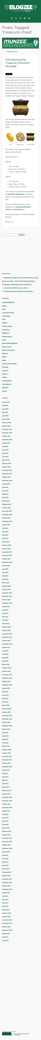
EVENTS (4, 323)
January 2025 (6, 467)
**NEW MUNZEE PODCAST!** (21, 1033)
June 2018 (5, 736)
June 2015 (5, 858)
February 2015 (6, 872)
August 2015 (6, 852)
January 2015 (6, 875)
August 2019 (6, 688)
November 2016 (7, 801)
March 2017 (5, 787)
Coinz (4, 309)
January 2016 (6, 835)
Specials (4, 374)
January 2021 (6, 630)
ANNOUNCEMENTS (8, 302)
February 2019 (6, 709)
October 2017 (6, 763)
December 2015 (7, 838)
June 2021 (5, 613)
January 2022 (6, 589)
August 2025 (6, 443)
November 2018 (7, 719)
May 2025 (5, 453)
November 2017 (7, 760)
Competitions (6, 316)
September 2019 (7, 685)
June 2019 (5, 695)
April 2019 (5, 702)
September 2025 (7, 439)
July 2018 (5, 732)
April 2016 (5, 824)
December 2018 (7, 715)
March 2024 (5, 501)
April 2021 (5, 620)
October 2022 (6, 559)
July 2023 (5, 528)
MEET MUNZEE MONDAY (10, 343)
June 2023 (5, 531)
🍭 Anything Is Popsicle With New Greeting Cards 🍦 (18, 291)
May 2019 (5, 698)
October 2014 (6, 886)
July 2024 (5, 487)
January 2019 (6, 712)
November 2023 (7, 514)
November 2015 (7, 841)
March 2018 (5, 746)
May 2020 (5, 657)
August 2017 (6, 770)
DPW (3, 319)
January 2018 (6, 753)
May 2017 (5, 780)
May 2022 (5, 576)
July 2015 (5, 855)
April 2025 (5, 456)
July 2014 (5, 896)
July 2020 (5, 651)
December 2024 (7, 470)
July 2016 (5, 814)
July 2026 (5, 405)
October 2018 (6, 722)
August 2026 (6, 402)
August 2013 (6, 933)
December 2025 (7, 429)
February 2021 (6, 627)
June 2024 (5, 491)
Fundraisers (6, 330)
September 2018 (7, 726)
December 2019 (7, 674)
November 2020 (7, 637)
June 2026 (5, 409)
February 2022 (6, 586)
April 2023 (5, 538)
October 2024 (6, 477)
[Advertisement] (18, 254)
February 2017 (6, 790)
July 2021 (5, 610)
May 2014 (5, 903)
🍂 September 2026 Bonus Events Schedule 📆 (16, 284)
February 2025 (6, 463)
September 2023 (7, 521)
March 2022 (5, 583)
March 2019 (5, 705)
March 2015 (5, 869)
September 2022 (7, 562)
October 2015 (6, 845)
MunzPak (5, 353)
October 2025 (6, 436)
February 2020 (6, 668)
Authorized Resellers (23, 207)
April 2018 (5, 743)
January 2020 (6, 671)
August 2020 (6, 647)
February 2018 (6, 749)
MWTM (4, 357)
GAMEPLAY (5, 333)
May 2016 (5, 821)
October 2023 (6, 518)
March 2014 (5, 910)
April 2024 (5, 497)
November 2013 (7, 923)
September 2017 (7, 766)
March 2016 (5, 828)
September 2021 (7, 603)
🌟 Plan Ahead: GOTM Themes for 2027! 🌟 (15, 288)
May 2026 (5, 412)
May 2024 (5, 494)
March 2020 (5, 664)
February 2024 (6, 504)
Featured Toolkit (7, 326)
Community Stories (8, 313)
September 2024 (7, 480)
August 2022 (6, 565)
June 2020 (5, 654)
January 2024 (6, 508)
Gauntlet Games (7, 336)
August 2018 (6, 729)
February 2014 (6, 913)
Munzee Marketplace (8, 350)
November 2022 (7, 555)
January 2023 (6, 548)
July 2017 (5, 773)
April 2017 (5, 784)
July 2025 (5, 446)
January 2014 (6, 916)
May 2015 (5, 862)
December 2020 (7, 634)
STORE (4, 377)
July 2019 (5, 692)
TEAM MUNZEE (7, 381)
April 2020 (5, 661)
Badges (4, 306)
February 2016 (6, 831)
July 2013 (5, 937)
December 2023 (7, 511)
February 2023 (6, 545)
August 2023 (6, 525)
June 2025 (5, 450)
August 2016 (6, 811)
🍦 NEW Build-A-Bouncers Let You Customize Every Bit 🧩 (20, 278)
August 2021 (6, 606)
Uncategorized (6, 384)
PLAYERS (5, 367)
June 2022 (5, 572)
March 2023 (5, 542)
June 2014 (5, 899)
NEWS (4, 360)
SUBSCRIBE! (6, 1033)
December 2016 (7, 797)
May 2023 (5, 535)
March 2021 (5, 623)
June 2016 (5, 818)
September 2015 (7, 848)
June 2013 (5, 940)
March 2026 (5, 419)
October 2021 (6, 600)
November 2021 (7, 596)
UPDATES (5, 387)
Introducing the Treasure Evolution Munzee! (17, 63)
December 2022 (7, 552)
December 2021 (7, 593)
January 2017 (6, 794)
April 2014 (5, 906)
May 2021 (5, 617)
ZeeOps (4, 391)
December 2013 (7, 920)
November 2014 (7, 882)
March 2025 (5, 460)
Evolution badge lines (16, 194)
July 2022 (5, 569)
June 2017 (5, 777)
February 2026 (6, 422)
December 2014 (7, 879)
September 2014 (7, 889)
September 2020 (7, 644)
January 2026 (6, 426)
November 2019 (7, 678)
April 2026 (5, 416)
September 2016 (7, 807)
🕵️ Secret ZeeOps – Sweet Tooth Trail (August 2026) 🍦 (19, 281)
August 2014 (6, 893)
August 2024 (6, 484)
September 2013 (7, 930)
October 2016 (6, 804)
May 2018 (5, 739)
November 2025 (7, 433)
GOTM (4, 340)
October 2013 (6, 927)
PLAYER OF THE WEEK (9, 364)
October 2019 (6, 681)
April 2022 (5, 579)
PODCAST (5, 370)
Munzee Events (7, 347)
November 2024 (7, 474)
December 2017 (7, 756)
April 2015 (5, 865)
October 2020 (6, 640)
